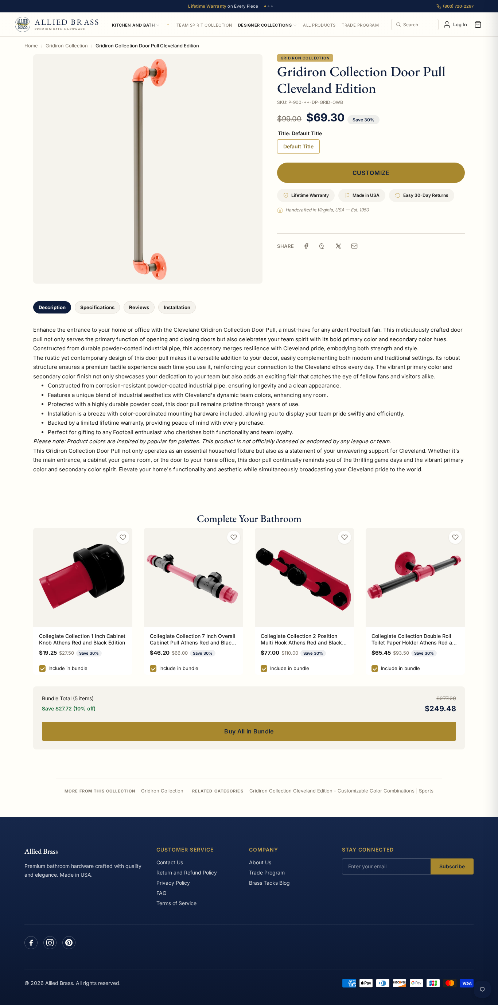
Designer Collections (265, 25)
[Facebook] (31, 942)
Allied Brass (41, 851)
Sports (426, 791)
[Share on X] (338, 246)
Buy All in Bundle (248, 731)
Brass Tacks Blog (269, 883)
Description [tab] (52, 307)
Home (31, 45)
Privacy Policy (173, 883)
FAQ (161, 893)
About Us (260, 862)
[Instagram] (50, 942)
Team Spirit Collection (204, 25)
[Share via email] (354, 246)
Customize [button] (371, 172)
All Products (319, 25)
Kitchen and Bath (133, 25)
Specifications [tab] (97, 307)
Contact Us (169, 862)
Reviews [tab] (139, 307)
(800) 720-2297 (458, 6)
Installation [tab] (177, 307)
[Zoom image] (147, 169)
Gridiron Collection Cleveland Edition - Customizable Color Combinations (332, 791)
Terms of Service (176, 903)
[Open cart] (478, 24)
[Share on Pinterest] (322, 246)
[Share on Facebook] (306, 246)
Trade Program (360, 25)
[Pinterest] (68, 942)
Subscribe (452, 866)
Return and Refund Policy (186, 872)
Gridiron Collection (67, 45)
